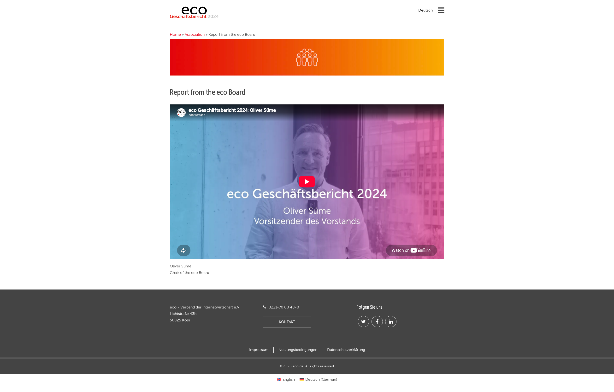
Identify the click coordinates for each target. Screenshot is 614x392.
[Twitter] (363, 321)
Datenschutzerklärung (346, 350)
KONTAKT (287, 322)
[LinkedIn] (390, 321)
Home (175, 34)
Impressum (259, 350)
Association (195, 34)
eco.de (298, 366)
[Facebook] (377, 321)
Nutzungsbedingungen (297, 350)
